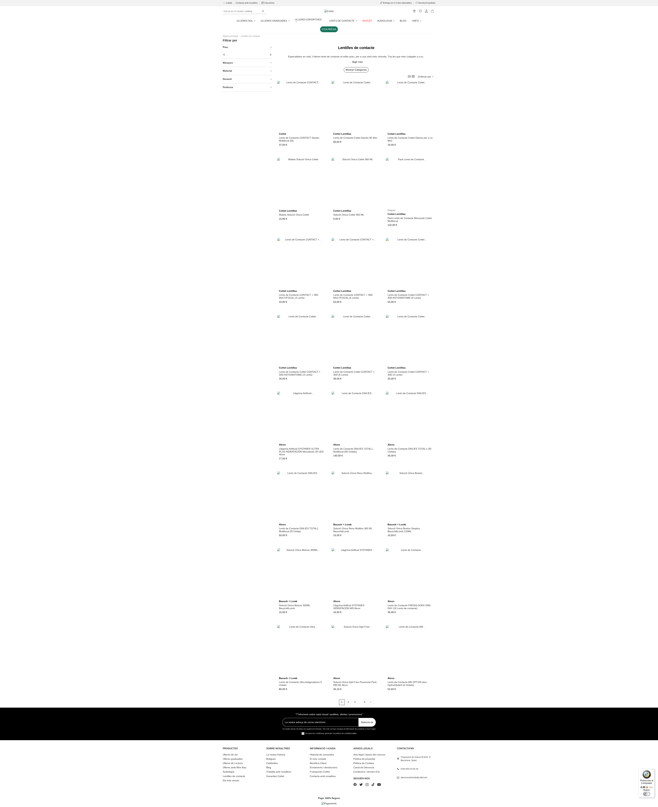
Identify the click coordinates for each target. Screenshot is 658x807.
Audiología (228, 771)
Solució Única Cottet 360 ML (348, 214)
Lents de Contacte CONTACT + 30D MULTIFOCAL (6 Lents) (353, 296)
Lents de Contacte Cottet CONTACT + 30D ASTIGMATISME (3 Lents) (299, 373)
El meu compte (318, 758)
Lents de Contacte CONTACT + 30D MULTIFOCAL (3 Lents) (298, 296)
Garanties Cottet (275, 776)
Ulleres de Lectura (233, 763)
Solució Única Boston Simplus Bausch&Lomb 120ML (404, 530)
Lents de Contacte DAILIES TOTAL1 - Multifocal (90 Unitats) (353, 450)
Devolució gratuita (426, 3)
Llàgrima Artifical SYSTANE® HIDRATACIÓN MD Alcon (348, 607)
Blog (268, 767)
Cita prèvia (269, 3)
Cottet (282, 133)
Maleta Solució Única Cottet (294, 214)
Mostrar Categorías (356, 69)
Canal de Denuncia (363, 767)
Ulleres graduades (233, 758)
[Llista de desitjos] (420, 11)
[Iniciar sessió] (426, 11)
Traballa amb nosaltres (278, 771)
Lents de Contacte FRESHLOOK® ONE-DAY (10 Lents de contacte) (409, 607)
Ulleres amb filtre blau (234, 767)
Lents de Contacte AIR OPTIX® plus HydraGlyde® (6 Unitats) (407, 683)
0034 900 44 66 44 (409, 769)
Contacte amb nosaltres (323, 776)
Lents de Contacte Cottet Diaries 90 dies (355, 137)
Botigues (271, 758)
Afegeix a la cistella (303, 206)
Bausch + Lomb (342, 524)
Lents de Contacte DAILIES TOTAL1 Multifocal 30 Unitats (298, 530)
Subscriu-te (367, 722)
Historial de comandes (322, 754)
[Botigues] (414, 11)
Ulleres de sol (230, 754)
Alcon (282, 444)
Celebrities (272, 763)
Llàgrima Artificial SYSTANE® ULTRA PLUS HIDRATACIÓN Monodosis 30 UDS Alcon (301, 451)
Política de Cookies (363, 763)
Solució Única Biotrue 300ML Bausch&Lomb (294, 607)
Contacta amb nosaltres (247, 3)
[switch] (646, 794)
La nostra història (275, 754)
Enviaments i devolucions (323, 767)
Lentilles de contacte (234, 776)
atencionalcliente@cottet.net (414, 777)
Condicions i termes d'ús (366, 771)
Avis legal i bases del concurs (369, 754)
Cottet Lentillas (342, 133)
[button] (416, 20)
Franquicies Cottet (320, 771)
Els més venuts (231, 780)
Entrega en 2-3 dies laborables (397, 3)
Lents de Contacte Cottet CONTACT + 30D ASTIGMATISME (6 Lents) (408, 296)
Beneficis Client (318, 763)
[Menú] (652, 770)
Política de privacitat (364, 758)
